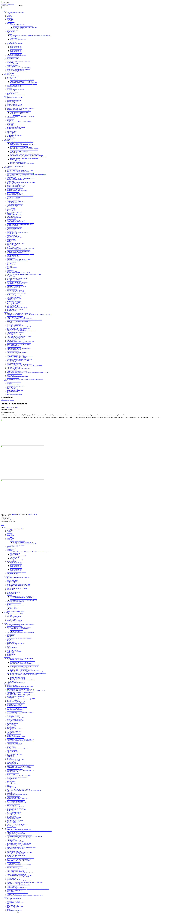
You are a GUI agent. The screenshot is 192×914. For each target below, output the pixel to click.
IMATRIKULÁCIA (11, 299)
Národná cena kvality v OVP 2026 (15, 316)
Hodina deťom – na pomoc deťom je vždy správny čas (19, 224)
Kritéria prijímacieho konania (13, 66)
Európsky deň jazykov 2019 (13, 287)
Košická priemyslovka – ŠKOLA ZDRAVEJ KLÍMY (19, 121)
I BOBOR (9, 241)
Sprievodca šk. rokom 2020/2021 (14, 374)
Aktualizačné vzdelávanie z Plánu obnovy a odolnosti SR (20, 116)
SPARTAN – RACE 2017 (13, 306)
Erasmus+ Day (13, 159)
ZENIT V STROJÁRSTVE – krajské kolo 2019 (18, 272)
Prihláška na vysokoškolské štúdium (15, 85)
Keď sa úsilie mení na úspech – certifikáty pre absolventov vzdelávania (26, 155)
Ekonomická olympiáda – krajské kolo (16, 329)
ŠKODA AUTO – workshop (13, 279)
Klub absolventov (11, 32)
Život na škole (7, 167)
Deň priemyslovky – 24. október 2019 (16, 283)
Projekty (6, 107)
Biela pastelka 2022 (11, 246)
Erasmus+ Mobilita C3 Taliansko (17, 160)
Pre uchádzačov (7, 59)
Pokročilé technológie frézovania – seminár (17, 278)
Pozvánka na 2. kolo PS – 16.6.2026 (15, 291)
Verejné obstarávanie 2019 (16, 46)
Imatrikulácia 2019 (11, 277)
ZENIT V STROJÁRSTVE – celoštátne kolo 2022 (19, 343)
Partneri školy (10, 18)
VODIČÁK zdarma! (11, 240)
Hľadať (2, 5)
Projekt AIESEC (10, 123)
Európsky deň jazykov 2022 (13, 244)
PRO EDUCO (10, 294)
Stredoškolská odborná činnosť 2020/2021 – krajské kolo (20, 254)
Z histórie (9, 15)
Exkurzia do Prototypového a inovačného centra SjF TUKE (21, 182)
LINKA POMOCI (14, 92)
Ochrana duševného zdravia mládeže (15, 332)
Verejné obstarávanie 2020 (16, 47)
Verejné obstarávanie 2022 (16, 50)
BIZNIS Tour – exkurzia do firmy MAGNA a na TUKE (20, 196)
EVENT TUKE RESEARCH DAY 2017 (17, 308)
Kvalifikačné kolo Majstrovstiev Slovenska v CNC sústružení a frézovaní (24, 274)
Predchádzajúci (5, 400)
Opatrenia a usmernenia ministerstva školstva (17, 376)
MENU (2, 525)
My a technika (10, 124)
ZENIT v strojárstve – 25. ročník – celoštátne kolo (18, 328)
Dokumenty (9, 34)
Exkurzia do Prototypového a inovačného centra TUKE (20, 170)
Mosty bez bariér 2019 (12, 289)
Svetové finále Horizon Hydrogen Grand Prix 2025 (19, 321)
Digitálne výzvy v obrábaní (13, 236)
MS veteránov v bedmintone (13, 198)
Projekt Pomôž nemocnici (13, 256)
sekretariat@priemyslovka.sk (7, 4)
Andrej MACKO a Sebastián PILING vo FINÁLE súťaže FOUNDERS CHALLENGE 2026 (29, 314)
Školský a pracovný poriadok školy (18, 39)
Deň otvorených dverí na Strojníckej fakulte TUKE (19, 259)
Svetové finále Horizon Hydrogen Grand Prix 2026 (19, 313)
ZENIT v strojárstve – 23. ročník (14, 237)
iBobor (8, 268)
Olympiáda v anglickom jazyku (14, 228)
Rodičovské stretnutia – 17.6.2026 (15, 97)
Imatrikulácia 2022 (11, 239)
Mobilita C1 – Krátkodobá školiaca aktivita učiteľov (22, 163)
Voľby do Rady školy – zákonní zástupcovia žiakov (25, 27)
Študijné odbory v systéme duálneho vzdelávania (18, 69)
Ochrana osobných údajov (13, 57)
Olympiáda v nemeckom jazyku (14, 205)
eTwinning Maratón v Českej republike (16, 127)
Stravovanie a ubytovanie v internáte (15, 70)
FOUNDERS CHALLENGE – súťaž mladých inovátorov (20, 178)
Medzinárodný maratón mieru (14, 217)
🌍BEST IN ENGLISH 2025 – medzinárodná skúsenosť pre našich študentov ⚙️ (26, 174)
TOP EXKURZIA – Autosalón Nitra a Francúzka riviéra (20, 175)
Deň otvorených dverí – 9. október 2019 (16, 286)
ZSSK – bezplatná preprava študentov (16, 94)
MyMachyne (10, 120)
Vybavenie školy (10, 22)
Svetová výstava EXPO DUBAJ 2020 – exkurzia (18, 250)
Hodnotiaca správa (14, 38)
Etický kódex (13, 42)
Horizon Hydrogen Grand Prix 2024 (15, 204)
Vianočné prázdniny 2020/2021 (14, 363)
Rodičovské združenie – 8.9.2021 (14, 349)
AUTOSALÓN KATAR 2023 (14, 215)
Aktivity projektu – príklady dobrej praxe (19, 112)
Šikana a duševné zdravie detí (14, 86)
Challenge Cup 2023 (11, 209)
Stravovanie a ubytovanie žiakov (14, 105)
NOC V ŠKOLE (11, 208)
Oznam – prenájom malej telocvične (15, 353)
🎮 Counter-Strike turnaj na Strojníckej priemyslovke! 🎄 (20, 173)
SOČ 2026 (9, 78)
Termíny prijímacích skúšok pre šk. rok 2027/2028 (18, 67)
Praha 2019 (9, 266)
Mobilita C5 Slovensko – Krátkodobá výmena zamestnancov (24, 158)
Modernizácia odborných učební (14, 109)
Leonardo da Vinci (11, 138)
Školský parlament (11, 31)
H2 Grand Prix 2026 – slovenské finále (16, 317)
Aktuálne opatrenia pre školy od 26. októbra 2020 (18, 368)
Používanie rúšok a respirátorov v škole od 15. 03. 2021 (20, 356)
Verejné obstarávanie (11, 45)
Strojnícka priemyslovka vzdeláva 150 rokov (17, 232)
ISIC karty (9, 88)
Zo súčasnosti (10, 14)
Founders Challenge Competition (14, 202)
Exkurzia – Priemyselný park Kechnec (16, 220)
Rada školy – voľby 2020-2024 (17, 28)
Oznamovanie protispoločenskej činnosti (16, 55)
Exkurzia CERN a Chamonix (14, 197)
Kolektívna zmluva (14, 40)
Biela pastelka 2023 (11, 219)
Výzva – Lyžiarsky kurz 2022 (14, 347)
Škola (5, 11)
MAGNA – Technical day (13, 184)
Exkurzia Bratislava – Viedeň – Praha (15, 243)
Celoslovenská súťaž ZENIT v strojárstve (16, 293)
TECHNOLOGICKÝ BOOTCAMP (15, 179)
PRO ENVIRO (10, 136)
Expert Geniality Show (12, 271)
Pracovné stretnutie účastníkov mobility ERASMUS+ (22, 144)
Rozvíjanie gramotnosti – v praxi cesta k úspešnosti (19, 111)
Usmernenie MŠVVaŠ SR (13, 378)
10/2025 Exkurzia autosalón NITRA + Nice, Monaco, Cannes (21, 330)
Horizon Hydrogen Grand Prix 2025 (15, 325)
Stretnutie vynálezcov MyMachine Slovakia (17, 260)
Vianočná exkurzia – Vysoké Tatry (15, 188)
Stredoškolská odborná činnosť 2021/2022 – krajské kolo (23, 84)
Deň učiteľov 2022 (11, 340)
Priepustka (9, 383)
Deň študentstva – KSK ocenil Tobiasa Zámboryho (19, 251)
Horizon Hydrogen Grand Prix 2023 (15, 221)
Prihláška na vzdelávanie (12, 65)
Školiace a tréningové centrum (14, 128)
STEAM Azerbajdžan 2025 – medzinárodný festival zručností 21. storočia (24, 320)
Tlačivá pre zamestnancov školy (14, 394)
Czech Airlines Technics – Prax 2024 (15, 201)
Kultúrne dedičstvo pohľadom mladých (16, 166)
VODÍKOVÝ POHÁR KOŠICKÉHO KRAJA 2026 (19, 318)
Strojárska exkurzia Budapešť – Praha (16, 186)
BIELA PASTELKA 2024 (13, 200)
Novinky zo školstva (11, 333)
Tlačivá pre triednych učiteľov (14, 382)
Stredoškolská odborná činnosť (14, 298)
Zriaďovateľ (9, 16)
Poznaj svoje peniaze (11, 131)
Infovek (8, 129)
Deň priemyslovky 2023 (12, 216)
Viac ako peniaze (11, 117)
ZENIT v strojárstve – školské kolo (15, 285)
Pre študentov (7, 74)
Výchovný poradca (11, 90)
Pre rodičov (6, 96)
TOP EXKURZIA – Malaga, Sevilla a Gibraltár (18, 171)
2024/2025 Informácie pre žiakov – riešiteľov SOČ (22, 81)
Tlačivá (5, 380)
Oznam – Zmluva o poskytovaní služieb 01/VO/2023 (19, 336)
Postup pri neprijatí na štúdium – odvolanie (17, 71)
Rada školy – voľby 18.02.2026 (17, 24)
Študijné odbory (10, 19)
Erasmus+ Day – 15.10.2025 (16, 143)
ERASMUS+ (7, 140)
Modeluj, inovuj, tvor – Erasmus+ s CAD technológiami (20, 142)
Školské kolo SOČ (11, 258)
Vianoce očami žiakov (12, 262)
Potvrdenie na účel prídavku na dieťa (15, 386)
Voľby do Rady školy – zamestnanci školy (23, 26)
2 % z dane (9, 98)
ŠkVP (11, 20)
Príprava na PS (10, 73)
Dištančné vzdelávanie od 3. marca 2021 (16, 357)
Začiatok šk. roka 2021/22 (13, 351)
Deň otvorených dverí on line (13, 367)
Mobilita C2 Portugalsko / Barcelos (18, 162)
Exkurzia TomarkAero (12, 267)
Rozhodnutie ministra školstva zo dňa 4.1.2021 (18, 360)
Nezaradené (14, 514)
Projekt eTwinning (11, 125)
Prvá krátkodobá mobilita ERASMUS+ (19, 146)
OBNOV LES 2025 (11, 177)
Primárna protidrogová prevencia (14, 104)
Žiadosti (8, 392)
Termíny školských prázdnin (13, 76)
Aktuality (6, 312)
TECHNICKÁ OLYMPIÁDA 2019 (15, 309)
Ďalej (12, 400)
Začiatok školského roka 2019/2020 (15, 290)
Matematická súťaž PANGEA (14, 301)
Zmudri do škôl (10, 119)
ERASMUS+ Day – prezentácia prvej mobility (21, 147)
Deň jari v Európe (11, 132)
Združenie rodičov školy (12, 30)
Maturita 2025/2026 (11, 77)
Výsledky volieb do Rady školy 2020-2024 (17, 371)
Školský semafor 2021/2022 (13, 345)
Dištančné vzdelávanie (12, 370)
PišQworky (9, 275)
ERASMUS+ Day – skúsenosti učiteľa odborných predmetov (24, 148)
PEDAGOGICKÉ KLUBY (16, 113)
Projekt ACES (10, 139)
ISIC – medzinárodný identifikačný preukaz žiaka (18, 61)
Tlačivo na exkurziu (11, 387)
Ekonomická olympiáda (12, 206)
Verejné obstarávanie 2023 (16, 51)
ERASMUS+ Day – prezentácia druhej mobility (21, 152)
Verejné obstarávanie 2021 (16, 49)
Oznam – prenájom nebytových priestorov (17, 352)
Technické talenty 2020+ (12, 255)
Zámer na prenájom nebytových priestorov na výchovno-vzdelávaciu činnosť (25, 379)
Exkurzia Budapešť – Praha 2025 (14, 194)
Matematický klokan (11, 310)
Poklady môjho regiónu (12, 133)
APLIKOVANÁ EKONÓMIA (14, 135)
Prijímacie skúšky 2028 (12, 63)
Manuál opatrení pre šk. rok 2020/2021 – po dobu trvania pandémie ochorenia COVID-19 (28, 372)
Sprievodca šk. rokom (15, 36)
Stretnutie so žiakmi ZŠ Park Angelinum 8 (17, 190)
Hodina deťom (10, 181)
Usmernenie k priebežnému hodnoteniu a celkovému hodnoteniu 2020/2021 (25, 365)
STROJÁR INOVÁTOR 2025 (14, 324)
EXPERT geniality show (12, 235)
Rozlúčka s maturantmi (12, 169)
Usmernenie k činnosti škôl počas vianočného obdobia (19, 364)
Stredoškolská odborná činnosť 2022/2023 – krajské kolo (23, 82)
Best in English (10, 213)
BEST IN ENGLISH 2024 (13, 192)
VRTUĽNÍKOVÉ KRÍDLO (13, 302)
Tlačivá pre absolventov (12, 391)
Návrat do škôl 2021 (11, 361)
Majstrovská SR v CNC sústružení (15, 303)
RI (17, 407)
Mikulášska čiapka (11, 210)
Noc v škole (9, 263)
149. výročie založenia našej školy (15, 252)
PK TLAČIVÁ (16, 115)
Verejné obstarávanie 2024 (16, 53)
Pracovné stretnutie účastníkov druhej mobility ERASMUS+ (24, 150)
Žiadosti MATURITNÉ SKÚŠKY (15, 390)
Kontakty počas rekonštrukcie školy (15, 12)
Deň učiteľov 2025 (11, 322)
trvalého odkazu (33, 514)
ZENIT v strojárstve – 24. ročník (14, 212)
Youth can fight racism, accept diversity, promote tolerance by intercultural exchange (26, 156)
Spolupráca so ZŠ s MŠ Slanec (14, 189)
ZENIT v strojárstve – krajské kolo (15, 193)
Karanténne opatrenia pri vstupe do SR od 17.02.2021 (19, 359)
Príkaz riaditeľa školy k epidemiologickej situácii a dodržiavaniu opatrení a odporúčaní (30, 35)
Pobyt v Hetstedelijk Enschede (14, 295)
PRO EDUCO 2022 (11, 231)
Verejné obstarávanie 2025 (16, 54)
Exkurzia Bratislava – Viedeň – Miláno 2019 (17, 282)
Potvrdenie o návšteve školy (13, 384)
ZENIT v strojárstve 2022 (13, 247)
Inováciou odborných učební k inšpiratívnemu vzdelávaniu (20, 108)
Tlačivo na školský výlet (12, 388)
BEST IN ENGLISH (12, 233)
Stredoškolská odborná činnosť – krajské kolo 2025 (22, 80)
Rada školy (9, 23)
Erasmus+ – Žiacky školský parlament (16, 339)
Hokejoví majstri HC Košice (13, 297)
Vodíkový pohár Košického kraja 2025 (16, 185)
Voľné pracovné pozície (12, 58)
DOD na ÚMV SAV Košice (13, 305)
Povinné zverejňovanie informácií (14, 43)
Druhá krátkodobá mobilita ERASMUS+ (19, 151)
